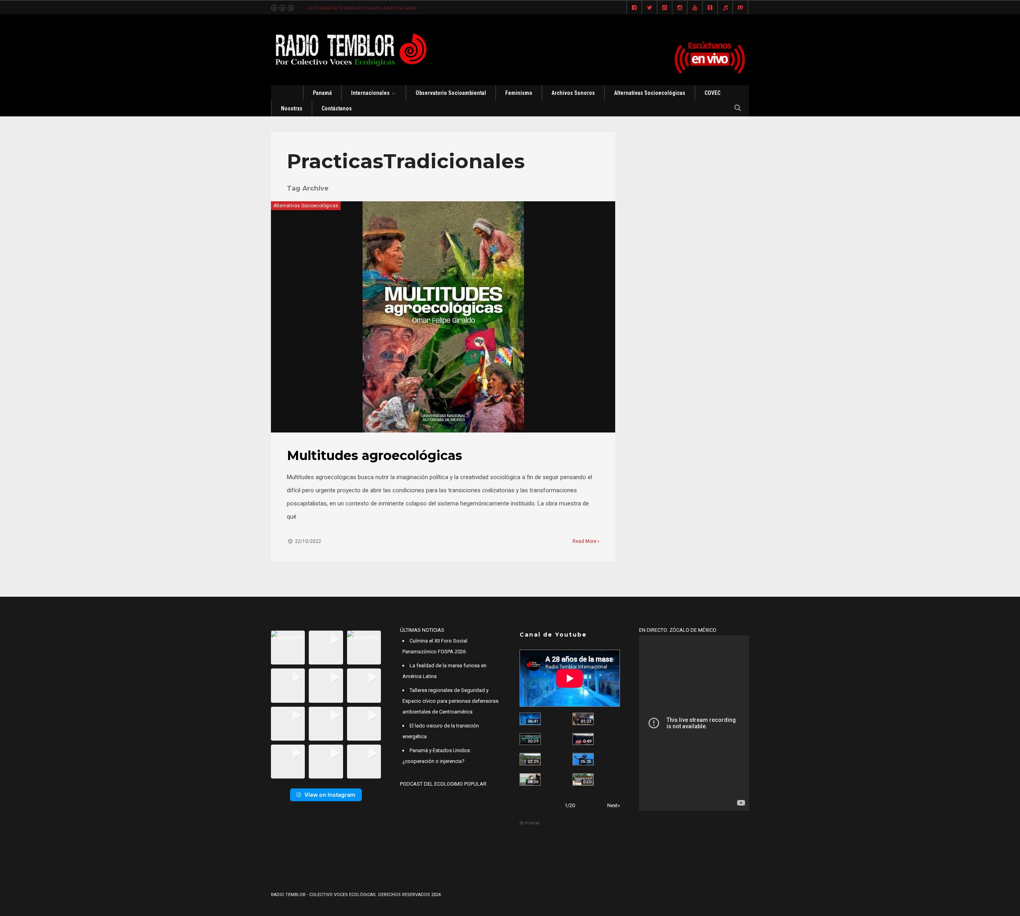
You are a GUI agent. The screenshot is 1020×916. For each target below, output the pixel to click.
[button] (288, 647)
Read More (585, 541)
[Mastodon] (740, 8)
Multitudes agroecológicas (374, 455)
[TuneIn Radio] (725, 8)
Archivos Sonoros (573, 93)
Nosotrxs (291, 108)
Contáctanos (337, 108)
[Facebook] (634, 8)
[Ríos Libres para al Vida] (530, 739)
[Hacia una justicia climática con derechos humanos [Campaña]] (583, 739)
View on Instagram (329, 794)
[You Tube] (695, 8)
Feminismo (518, 93)
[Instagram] (680, 8)
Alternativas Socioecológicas (649, 93)
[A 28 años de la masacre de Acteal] (530, 719)
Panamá (322, 93)
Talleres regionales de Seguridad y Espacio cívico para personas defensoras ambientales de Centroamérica (450, 701)
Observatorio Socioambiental (451, 93)
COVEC (712, 93)
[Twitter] (649, 8)
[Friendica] (665, 8)
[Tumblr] (710, 8)
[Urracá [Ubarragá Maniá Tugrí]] (583, 759)
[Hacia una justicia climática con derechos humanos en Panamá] (530, 759)
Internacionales (370, 93)
